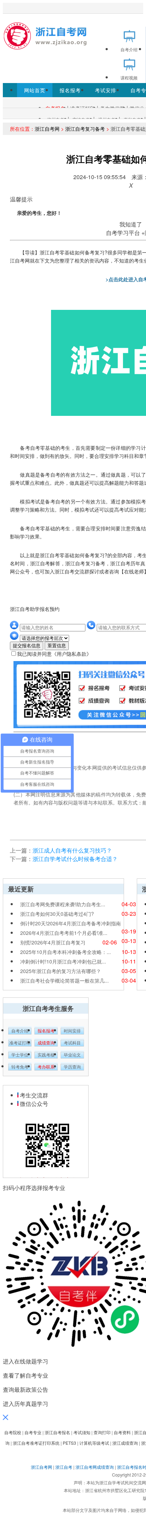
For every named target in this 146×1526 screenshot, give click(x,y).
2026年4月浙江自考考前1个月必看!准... (63, 932)
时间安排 (72, 1031)
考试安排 (105, 90)
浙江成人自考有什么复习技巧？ (72, 850)
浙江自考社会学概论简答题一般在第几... (64, 980)
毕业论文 (72, 1055)
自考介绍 (19, 1031)
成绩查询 (46, 1043)
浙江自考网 (47, 128)
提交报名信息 (26, 645)
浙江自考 (63, 1467)
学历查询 (72, 1067)
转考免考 (19, 1067)
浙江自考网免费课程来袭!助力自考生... (62, 904)
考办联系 (46, 1067)
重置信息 (56, 645)
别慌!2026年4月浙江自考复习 (52, 942)
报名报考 (70, 90)
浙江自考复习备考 (85, 128)
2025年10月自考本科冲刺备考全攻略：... (65, 951)
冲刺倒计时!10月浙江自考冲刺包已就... (63, 961)
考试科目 (72, 1043)
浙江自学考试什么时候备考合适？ (75, 859)
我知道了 (130, 224)
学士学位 (19, 1055)
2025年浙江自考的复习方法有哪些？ (60, 970)
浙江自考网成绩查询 (94, 1467)
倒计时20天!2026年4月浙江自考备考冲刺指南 (70, 923)
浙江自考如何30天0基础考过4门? (57, 913)
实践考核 (46, 1055)
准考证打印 (19, 1043)
